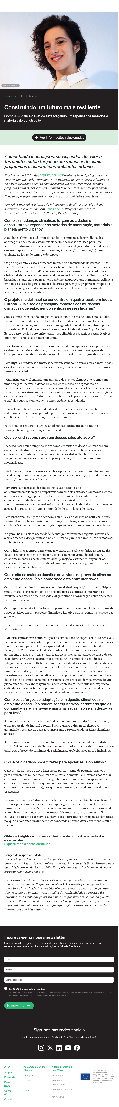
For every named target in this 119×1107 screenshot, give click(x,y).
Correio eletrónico (14, 980)
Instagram (28, 1075)
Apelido (9, 969)
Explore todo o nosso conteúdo (27, 844)
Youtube (27, 1090)
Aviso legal (57, 1075)
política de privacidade (34, 989)
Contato (8, 1099)
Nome (8, 959)
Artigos (8, 1072)
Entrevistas (10, 1077)
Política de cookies (62, 1089)
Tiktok (26, 1080)
